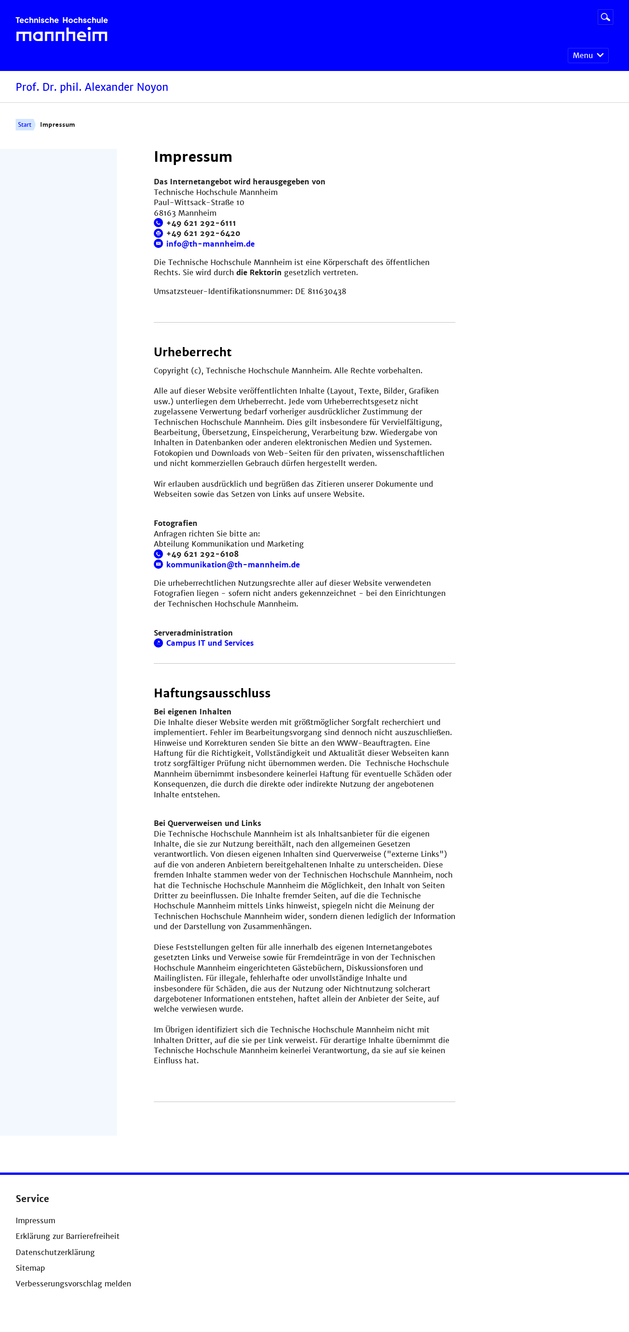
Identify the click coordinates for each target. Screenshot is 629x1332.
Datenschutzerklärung (55, 1252)
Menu (583, 55)
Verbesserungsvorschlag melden (73, 1284)
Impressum (35, 1221)
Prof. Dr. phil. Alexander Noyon (92, 87)
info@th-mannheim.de (210, 244)
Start (24, 125)
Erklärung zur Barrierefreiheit (68, 1236)
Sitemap (30, 1268)
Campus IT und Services (210, 643)
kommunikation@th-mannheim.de (233, 565)
